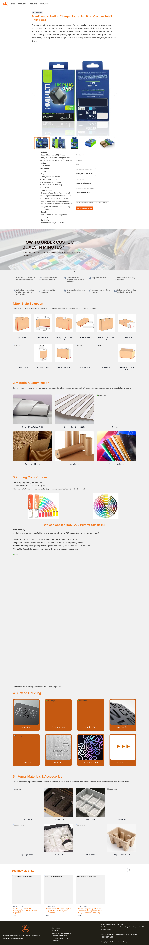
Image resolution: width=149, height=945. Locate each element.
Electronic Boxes (37, 12)
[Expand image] (115, 53)
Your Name (80, 155)
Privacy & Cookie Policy (60, 938)
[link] (135, 870)
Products (22, 4)
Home (13, 4)
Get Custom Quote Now (84, 208)
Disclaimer (55, 941)
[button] (26, 4)
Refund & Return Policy (59, 936)
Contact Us (44, 4)
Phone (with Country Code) (84, 173)
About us (33, 4)
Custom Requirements (83, 192)
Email (78, 164)
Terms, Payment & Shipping (61, 933)
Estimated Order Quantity (84, 183)
